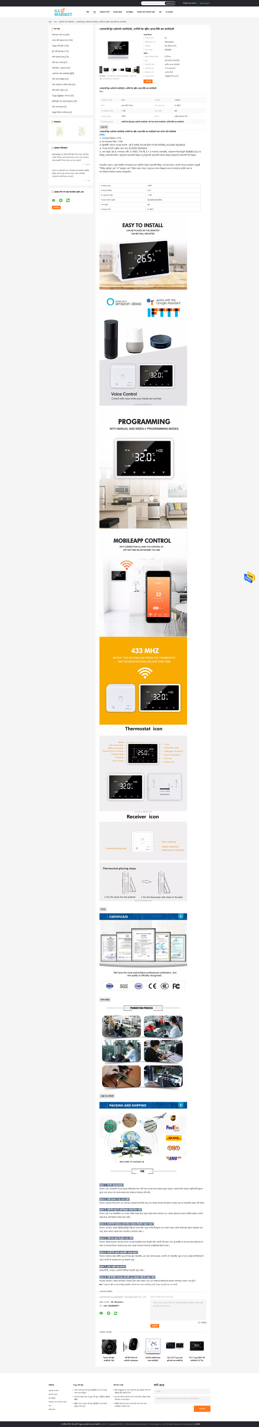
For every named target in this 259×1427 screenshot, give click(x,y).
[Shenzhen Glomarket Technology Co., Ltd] (63, 12)
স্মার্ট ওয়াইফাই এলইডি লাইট (61, 84)
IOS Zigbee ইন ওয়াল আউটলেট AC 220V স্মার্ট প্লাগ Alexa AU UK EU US (133, 1391)
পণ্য (94, 12)
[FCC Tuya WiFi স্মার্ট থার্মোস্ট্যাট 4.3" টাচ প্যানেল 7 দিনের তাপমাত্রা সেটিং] (196, 1345)
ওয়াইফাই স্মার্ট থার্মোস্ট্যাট (66, 22)
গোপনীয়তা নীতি (66, 1424)
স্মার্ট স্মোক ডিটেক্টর (58, 79)
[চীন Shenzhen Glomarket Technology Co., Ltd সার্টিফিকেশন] (60, 131)
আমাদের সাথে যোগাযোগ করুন (146, 12)
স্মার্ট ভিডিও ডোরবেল (59, 68)
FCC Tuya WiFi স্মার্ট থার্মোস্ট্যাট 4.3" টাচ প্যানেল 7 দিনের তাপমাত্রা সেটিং (197, 1359)
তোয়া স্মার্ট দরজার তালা (59, 40)
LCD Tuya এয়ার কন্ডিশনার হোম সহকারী (164, 1284)
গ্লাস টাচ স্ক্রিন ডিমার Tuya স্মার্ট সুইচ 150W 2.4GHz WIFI (92, 1398)
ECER (197, 1424)
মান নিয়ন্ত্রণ (129, 12)
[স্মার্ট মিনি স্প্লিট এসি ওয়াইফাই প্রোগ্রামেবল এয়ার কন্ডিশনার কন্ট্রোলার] (130, 1345)
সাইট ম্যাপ (52, 1409)
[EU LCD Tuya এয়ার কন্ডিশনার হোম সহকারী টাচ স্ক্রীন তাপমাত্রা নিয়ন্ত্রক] (174, 1345)
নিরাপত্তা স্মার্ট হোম (58, 34)
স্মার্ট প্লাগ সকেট (57, 62)
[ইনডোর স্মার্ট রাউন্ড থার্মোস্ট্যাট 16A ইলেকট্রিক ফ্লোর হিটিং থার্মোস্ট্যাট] (108, 1345)
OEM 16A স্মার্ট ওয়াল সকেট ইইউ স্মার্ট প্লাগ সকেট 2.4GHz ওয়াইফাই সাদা (131, 1404)
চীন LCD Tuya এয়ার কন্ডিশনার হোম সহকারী (86, 1424)
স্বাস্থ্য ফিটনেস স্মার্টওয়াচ (60, 112)
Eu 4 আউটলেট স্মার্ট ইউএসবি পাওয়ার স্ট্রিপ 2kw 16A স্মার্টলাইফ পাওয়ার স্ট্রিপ (132, 1398)
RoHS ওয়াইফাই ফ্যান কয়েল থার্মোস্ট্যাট (138, 1284)
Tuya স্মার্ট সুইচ (57, 45)
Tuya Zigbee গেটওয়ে (61, 95)
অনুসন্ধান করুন (170, 3)
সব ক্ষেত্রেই (169, 12)
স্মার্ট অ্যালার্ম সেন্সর (58, 57)
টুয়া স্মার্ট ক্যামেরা (57, 51)
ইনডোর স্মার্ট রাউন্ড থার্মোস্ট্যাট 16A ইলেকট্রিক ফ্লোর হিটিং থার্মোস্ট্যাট (109, 1359)
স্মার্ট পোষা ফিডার (57, 106)
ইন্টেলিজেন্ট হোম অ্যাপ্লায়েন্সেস (62, 101)
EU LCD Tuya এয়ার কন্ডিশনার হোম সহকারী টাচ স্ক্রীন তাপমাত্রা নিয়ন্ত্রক (175, 1359)
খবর (160, 12)
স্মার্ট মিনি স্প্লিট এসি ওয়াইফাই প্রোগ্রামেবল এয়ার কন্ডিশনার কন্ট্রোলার (131, 1359)
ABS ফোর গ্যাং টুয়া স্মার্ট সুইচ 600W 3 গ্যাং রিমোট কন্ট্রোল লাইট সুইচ (90, 1404)
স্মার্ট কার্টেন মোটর (57, 90)
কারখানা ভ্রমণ (117, 12)
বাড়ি (87, 12)
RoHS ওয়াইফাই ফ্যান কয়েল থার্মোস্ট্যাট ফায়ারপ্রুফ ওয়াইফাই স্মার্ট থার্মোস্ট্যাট (153, 1359)
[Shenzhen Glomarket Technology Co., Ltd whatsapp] (62, 200)
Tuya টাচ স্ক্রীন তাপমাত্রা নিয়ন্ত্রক (114, 1284)
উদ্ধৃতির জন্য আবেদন (189, 3)
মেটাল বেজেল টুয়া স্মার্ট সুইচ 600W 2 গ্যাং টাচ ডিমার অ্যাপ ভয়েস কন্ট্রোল (90, 1391)
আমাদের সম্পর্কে (104, 12)
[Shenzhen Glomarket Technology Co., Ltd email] (55, 200)
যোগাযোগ (148, 81)
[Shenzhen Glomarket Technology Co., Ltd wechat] (69, 200)
